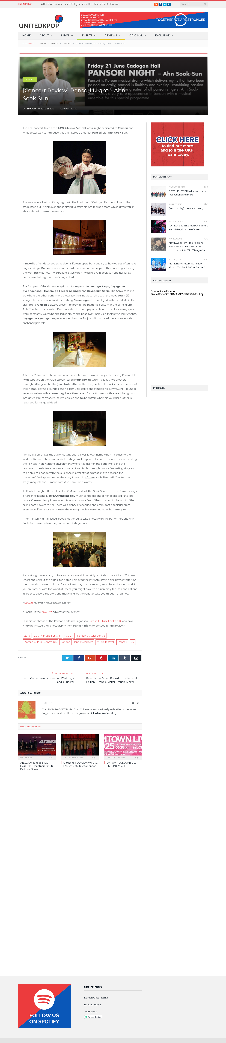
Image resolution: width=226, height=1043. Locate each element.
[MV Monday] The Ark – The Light (187, 208)
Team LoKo (90, 1011)
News (65, 35)
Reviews (111, 35)
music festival (105, 642)
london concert (83, 642)
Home (26, 35)
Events (87, 35)
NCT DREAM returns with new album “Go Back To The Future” (186, 265)
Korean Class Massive (96, 997)
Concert (30, 79)
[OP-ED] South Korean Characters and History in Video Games (188, 227)
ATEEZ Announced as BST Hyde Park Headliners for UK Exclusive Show (81, 4)
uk (132, 642)
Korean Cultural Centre (91, 635)
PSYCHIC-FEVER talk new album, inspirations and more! (187, 193)
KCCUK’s (46, 612)
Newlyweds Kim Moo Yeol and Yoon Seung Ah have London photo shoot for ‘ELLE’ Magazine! (187, 246)
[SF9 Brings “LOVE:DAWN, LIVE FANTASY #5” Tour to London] (80, 746)
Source (28, 602)
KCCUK (68, 635)
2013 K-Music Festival (47, 635)
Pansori (122, 642)
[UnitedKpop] (40, 20)
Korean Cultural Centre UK (105, 621)
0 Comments (70, 109)
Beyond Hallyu (92, 1004)
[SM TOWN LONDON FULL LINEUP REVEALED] (123, 746)
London (65, 642)
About (44, 35)
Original (136, 35)
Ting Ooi (31, 109)
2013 (27, 635)
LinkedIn (95, 713)
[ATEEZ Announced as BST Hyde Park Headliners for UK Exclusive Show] (37, 746)
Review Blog (109, 713)
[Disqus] (80, 825)
